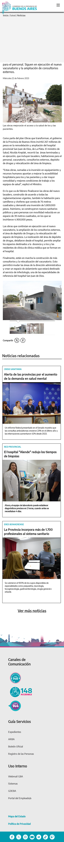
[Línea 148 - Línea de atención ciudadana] (14, 677)
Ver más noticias (32, 610)
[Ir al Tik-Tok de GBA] (45, 836)
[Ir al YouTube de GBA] (32, 836)
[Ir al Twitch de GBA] (52, 836)
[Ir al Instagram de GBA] (25, 836)
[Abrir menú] (58, 5)
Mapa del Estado (17, 816)
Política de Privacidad (19, 823)
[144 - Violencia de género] (14, 705)
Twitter (16, 340)
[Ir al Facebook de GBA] (12, 836)
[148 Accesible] (20, 691)
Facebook (22, 340)
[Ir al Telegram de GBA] (38, 836)
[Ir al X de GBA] (18, 836)
